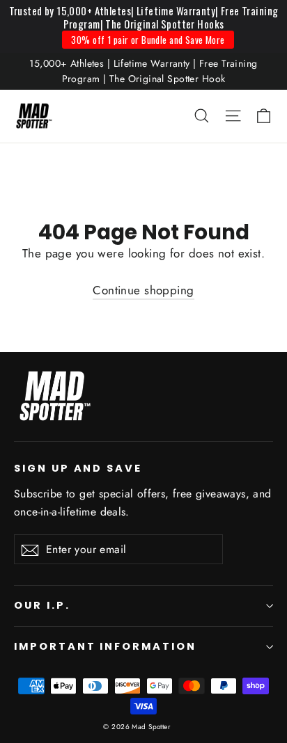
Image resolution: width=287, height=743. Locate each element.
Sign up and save (78, 468)
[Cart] (263, 115)
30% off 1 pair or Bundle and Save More (147, 40)
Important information (105, 646)
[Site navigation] (233, 115)
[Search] (201, 115)
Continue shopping (143, 290)
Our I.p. (42, 605)
